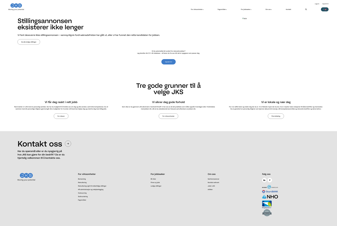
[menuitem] (197, 9)
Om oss (268, 9)
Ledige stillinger (156, 186)
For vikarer (61, 116)
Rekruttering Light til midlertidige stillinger (92, 186)
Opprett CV (325, 3)
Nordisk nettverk (213, 182)
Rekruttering (82, 182)
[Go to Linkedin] (264, 180)
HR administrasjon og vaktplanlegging (90, 189)
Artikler (210, 189)
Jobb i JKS (211, 186)
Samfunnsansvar (213, 179)
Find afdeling (276, 116)
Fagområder (222, 9)
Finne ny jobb (155, 182)
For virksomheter (197, 9)
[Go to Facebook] (270, 180)
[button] (325, 9)
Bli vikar (153, 179)
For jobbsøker (246, 9)
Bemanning (82, 179)
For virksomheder (168, 116)
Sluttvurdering (83, 196)
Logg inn (317, 3)
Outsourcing (82, 193)
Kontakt (288, 9)
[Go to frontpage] (48, 5)
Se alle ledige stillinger (28, 42)
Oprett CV (168, 62)
